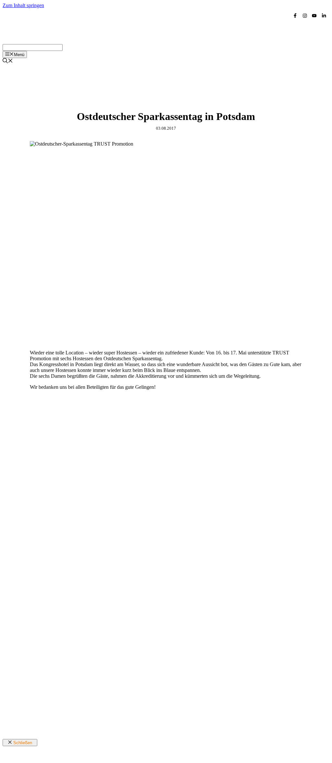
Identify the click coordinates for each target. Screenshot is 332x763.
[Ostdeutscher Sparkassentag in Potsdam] (154, 341)
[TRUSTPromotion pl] (71, 41)
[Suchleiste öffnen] (8, 61)
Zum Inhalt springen (23, 5)
